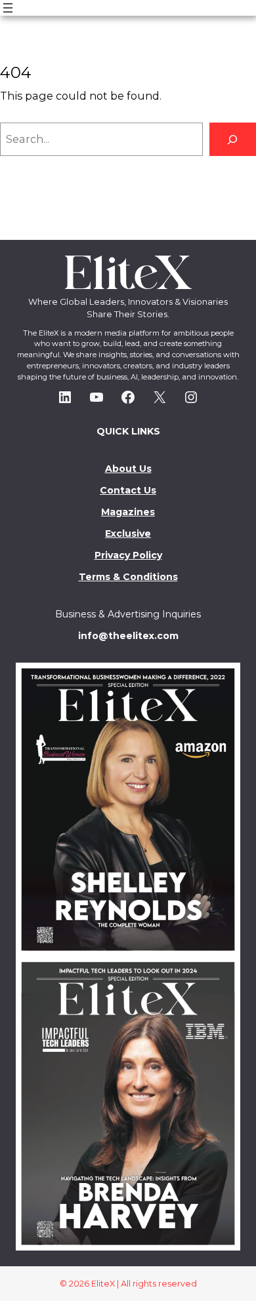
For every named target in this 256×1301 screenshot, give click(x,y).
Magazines (128, 512)
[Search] (232, 139)
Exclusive (128, 533)
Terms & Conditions (128, 577)
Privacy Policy (128, 555)
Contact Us (128, 490)
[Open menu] (8, 8)
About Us (128, 469)
